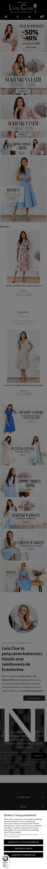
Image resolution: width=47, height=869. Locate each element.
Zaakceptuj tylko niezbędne (23, 842)
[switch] (5, 865)
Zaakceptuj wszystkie (24, 855)
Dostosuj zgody (23, 848)
